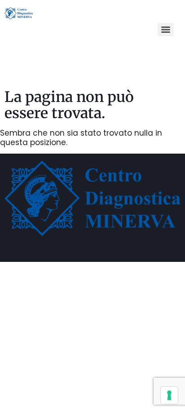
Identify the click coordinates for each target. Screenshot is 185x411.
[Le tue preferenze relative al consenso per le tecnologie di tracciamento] (169, 395)
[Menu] (166, 29)
